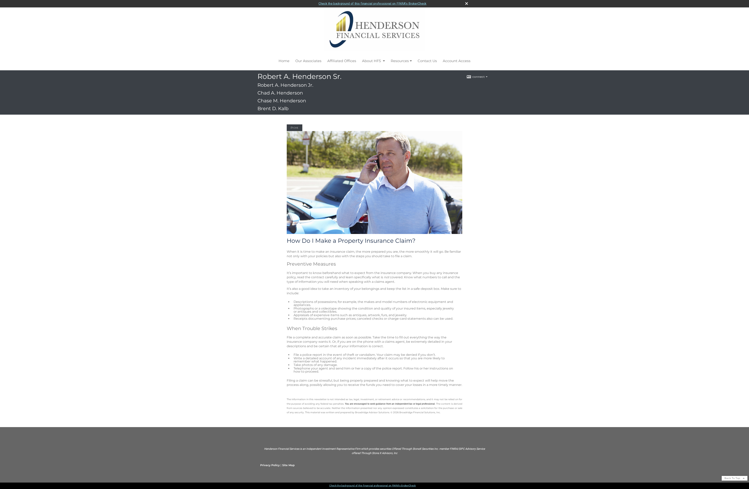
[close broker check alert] (466, 3)
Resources (400, 61)
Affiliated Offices (341, 61)
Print (294, 127)
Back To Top (732, 478)
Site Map (288, 465)
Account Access (456, 61)
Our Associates (308, 61)
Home (284, 61)
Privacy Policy (270, 465)
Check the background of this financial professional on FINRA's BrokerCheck (372, 3)
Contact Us (427, 61)
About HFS (372, 61)
